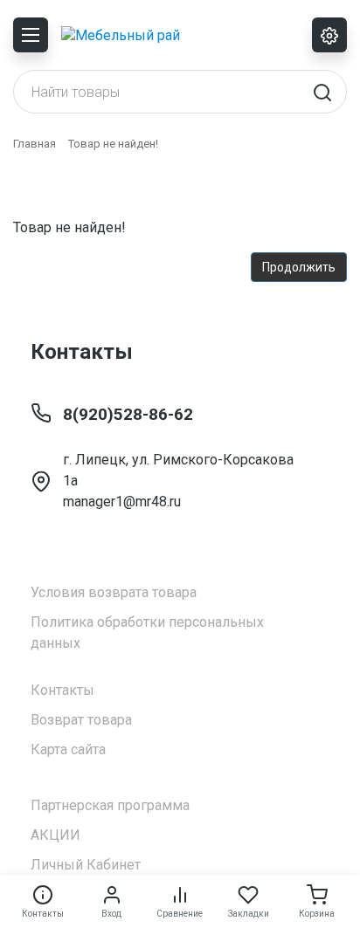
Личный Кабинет (86, 864)
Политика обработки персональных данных (147, 632)
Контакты (62, 690)
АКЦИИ (55, 835)
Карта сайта (68, 749)
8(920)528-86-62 (128, 414)
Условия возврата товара (114, 592)
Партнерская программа (110, 805)
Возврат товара (81, 719)
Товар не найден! (113, 143)
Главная (34, 143)
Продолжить (299, 267)
